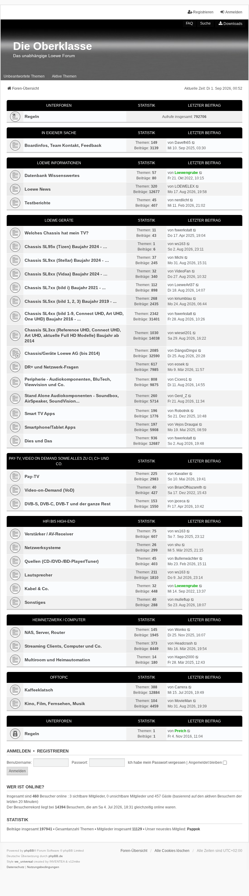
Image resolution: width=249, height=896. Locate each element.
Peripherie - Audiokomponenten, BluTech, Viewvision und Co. (68, 382)
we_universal (24, 861)
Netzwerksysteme (43, 547)
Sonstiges (35, 602)
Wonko (180, 630)
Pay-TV (32, 476)
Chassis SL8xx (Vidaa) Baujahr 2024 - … (66, 274)
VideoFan (183, 271)
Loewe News (38, 189)
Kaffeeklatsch (39, 689)
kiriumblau (183, 298)
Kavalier (181, 474)
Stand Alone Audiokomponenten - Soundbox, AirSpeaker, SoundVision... (72, 398)
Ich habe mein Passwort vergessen (157, 762)
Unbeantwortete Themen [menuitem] (24, 76)
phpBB (29, 850)
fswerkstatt (183, 230)
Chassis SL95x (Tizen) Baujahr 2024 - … (66, 246)
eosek (180, 364)
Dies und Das (38, 440)
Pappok (193, 829)
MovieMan (183, 701)
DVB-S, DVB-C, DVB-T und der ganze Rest (68, 503)
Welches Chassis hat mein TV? (57, 232)
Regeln (32, 116)
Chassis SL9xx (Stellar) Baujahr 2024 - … (67, 260)
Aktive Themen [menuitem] (64, 76)
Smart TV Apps (40, 413)
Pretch (180, 731)
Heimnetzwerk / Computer (59, 620)
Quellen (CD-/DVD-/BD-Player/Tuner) (62, 561)
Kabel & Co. (37, 588)
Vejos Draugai (186, 424)
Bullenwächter (186, 558)
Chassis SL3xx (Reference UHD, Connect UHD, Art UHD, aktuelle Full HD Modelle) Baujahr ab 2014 (73, 335)
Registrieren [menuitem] (203, 12)
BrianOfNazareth (188, 487)
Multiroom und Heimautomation (57, 659)
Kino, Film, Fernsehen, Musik (55, 703)
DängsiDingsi (186, 350)
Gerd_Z (181, 396)
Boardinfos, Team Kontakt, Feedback (63, 145)
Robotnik (182, 411)
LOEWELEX (185, 186)
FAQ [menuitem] (189, 23)
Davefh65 (183, 142)
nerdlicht (182, 200)
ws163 (180, 244)
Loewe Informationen (59, 163)
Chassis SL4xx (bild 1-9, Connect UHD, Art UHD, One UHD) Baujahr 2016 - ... (74, 316)
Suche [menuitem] (205, 23)
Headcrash (184, 643)
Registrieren (53, 751)
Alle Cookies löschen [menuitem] (172, 851)
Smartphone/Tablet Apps (50, 427)
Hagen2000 (184, 657)
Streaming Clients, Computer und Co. (63, 646)
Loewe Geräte (59, 220)
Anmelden (19, 751)
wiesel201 (183, 333)
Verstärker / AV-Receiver (49, 533)
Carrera (181, 687)
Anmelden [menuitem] (233, 12)
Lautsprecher (38, 575)
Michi (179, 257)
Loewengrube (186, 173)
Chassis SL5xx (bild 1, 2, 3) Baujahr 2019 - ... (71, 301)
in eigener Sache (59, 133)
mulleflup (182, 599)
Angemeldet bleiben (206, 762)
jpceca (180, 501)
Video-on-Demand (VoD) (49, 490)
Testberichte (37, 202)
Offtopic (59, 677)
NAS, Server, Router (45, 632)
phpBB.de (56, 856)
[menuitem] (230, 23)
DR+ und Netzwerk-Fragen (52, 367)
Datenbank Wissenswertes (52, 175)
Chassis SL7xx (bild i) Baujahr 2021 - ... (65, 287)
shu (178, 545)
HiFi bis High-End (59, 521)
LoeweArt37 (185, 285)
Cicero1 (181, 379)
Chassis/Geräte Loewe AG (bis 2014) (62, 353)
